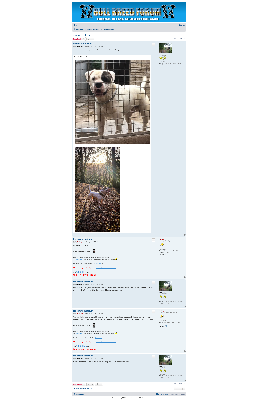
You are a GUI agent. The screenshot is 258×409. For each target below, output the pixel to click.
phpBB (122, 398)
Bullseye (162, 239)
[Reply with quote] (153, 44)
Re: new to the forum (83, 239)
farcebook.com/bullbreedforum (106, 268)
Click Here (78, 259)
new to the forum (82, 35)
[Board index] (127, 12)
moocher (162, 54)
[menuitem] (76, 25)
